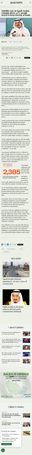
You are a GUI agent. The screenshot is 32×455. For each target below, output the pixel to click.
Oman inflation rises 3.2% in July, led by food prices (11, 346)
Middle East (4, 412)
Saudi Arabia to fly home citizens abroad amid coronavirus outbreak (13, 309)
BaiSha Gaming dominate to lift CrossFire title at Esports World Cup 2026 (11, 361)
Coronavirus (6, 251)
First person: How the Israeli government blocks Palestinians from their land (11, 415)
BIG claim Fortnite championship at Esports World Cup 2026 (11, 353)
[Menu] (1, 2)
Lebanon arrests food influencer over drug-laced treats (11, 333)
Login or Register (6, 444)
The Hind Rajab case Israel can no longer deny (11, 423)
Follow (27, 57)
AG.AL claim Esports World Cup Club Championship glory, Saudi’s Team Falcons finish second (11, 340)
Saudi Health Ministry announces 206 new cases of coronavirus (15, 281)
